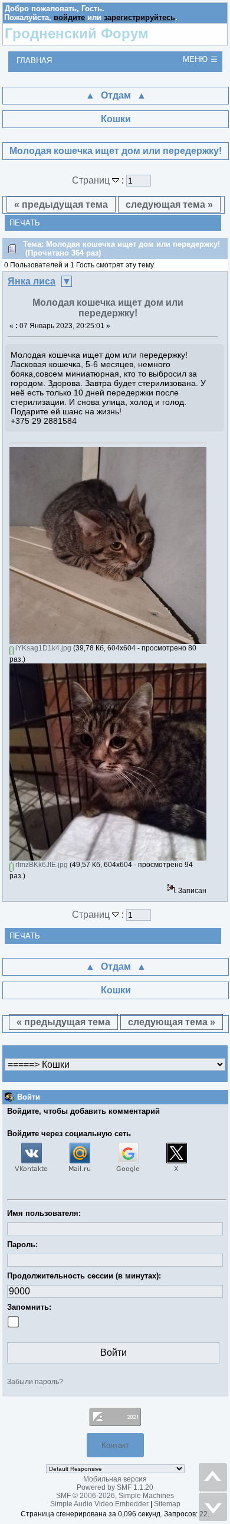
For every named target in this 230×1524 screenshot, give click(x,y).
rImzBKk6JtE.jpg (41, 865)
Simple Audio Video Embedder (99, 1504)
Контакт (115, 1445)
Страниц (92, 180)
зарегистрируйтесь (139, 17)
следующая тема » (169, 205)
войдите (69, 17)
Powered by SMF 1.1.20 (115, 1487)
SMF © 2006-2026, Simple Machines (115, 1496)
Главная (34, 60)
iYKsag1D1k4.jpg (42, 648)
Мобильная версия (115, 1479)
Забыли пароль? (35, 1382)
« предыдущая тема (61, 205)
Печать (24, 222)
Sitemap (167, 1504)
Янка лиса (31, 281)
